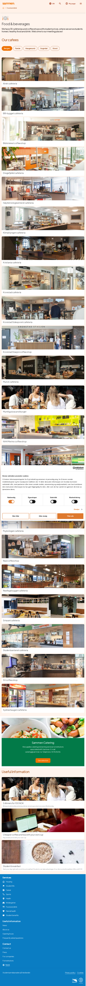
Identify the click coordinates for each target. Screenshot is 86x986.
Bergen (7, 48)
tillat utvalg (43, 516)
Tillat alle (70, 516)
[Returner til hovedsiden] (8, 4)
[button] (60, 3)
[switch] (32, 501)
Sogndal (43, 48)
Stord (55, 48)
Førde (17, 48)
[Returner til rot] (3, 8)
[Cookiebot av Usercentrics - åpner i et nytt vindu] (74, 468)
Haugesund (30, 48)
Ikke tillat (15, 516)
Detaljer (77, 509)
